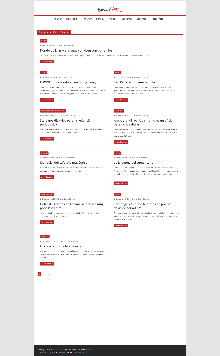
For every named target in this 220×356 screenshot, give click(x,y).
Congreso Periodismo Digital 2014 (53, 111)
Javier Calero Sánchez (66, 45)
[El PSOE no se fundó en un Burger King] (47, 100)
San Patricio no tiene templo (134, 82)
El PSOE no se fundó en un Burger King (68, 82)
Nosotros (141, 19)
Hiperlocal (71, 19)
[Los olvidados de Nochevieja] (47, 264)
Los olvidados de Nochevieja (60, 246)
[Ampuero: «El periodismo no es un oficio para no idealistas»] (121, 142)
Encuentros (126, 19)
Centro (43, 41)
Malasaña (44, 153)
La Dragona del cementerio (133, 162)
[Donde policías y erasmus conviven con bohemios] (47, 61)
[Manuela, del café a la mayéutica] (47, 177)
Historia (100, 19)
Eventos (112, 19)
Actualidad (45, 237)
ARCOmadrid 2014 (47, 194)
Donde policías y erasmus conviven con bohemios (76, 50)
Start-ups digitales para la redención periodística (66, 122)
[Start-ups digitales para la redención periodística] (47, 139)
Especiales (158, 19)
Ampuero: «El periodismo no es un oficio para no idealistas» (143, 122)
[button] (78, 19)
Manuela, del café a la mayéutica (63, 162)
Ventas (117, 73)
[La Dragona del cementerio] (121, 183)
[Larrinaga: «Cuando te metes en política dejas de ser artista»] (121, 225)
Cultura (88, 19)
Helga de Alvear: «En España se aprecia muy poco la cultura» (72, 206)
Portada (58, 19)
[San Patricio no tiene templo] (121, 100)
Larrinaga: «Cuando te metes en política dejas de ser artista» (143, 206)
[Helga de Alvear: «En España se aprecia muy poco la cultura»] (47, 222)
